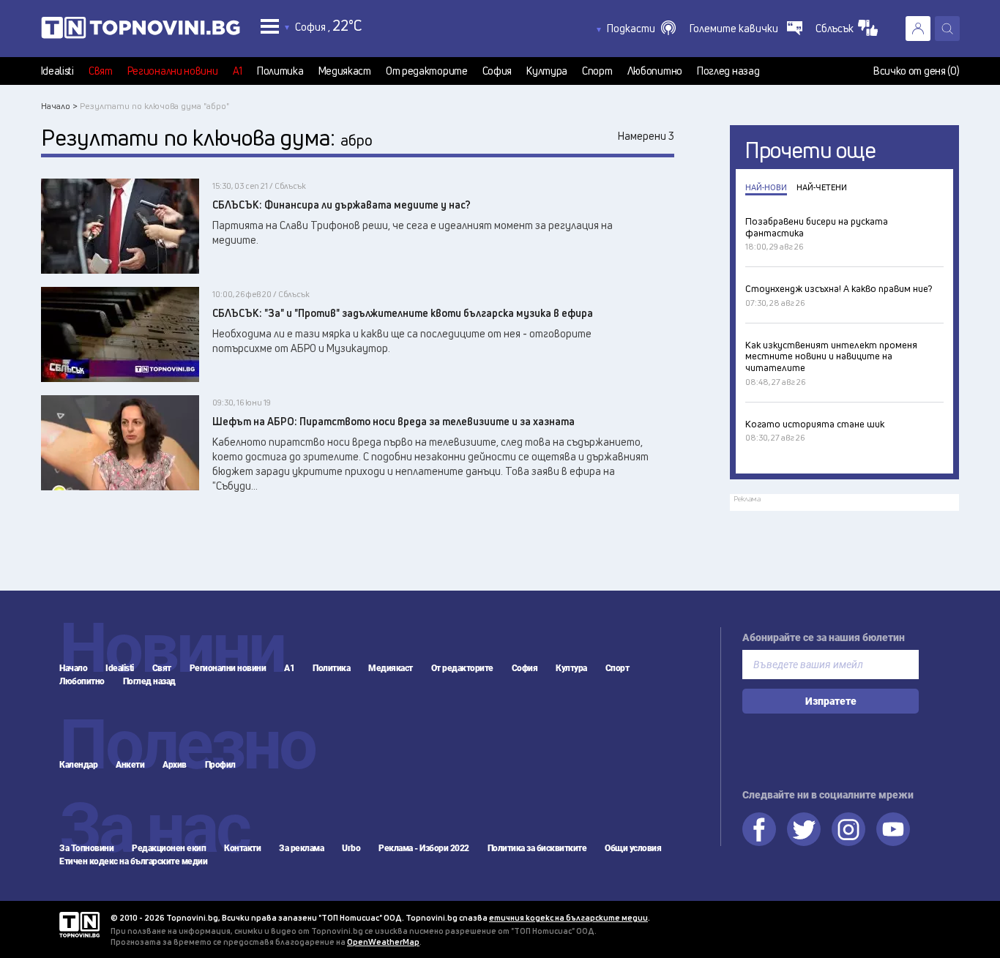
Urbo (351, 848)
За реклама (301, 848)
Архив (175, 765)
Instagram (848, 829)
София (497, 71)
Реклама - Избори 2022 (423, 848)
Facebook (759, 829)
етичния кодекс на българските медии (568, 917)
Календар (78, 765)
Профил (220, 765)
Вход (918, 28)
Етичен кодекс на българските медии (133, 861)
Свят (101, 71)
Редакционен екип (169, 848)
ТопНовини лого (140, 30)
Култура (546, 71)
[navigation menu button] (270, 26)
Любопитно (654, 71)
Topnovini (79, 925)
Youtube (893, 829)
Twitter (804, 829)
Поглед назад (728, 71)
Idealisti (57, 71)
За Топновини (86, 848)
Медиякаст (344, 71)
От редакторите (427, 71)
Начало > (59, 105)
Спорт (597, 71)
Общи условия (633, 848)
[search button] (947, 28)
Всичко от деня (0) (916, 71)
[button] (641, 28)
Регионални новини (172, 71)
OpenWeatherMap (383, 941)
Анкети (130, 765)
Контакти (242, 848)
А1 (237, 71)
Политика (280, 71)
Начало (73, 668)
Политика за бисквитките (537, 848)
